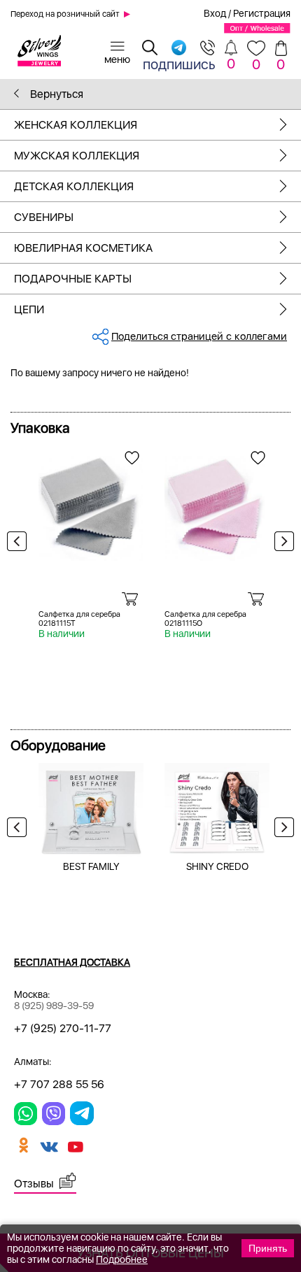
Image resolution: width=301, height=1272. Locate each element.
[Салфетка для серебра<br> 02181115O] (217, 503)
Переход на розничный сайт (65, 14)
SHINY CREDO (217, 866)
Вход (215, 13)
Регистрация (261, 13)
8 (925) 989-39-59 (54, 1005)
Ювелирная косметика (83, 248)
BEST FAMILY (91, 866)
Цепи (29, 309)
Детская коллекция (74, 186)
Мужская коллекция (76, 155)
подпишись (179, 63)
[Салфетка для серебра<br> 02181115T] (91, 503)
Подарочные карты (73, 278)
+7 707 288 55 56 (59, 1084)
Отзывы (34, 1183)
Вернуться (55, 94)
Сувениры (44, 217)
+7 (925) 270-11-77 (62, 1028)
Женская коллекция (75, 124)
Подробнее (122, 1259)
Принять (267, 1248)
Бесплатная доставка (72, 962)
